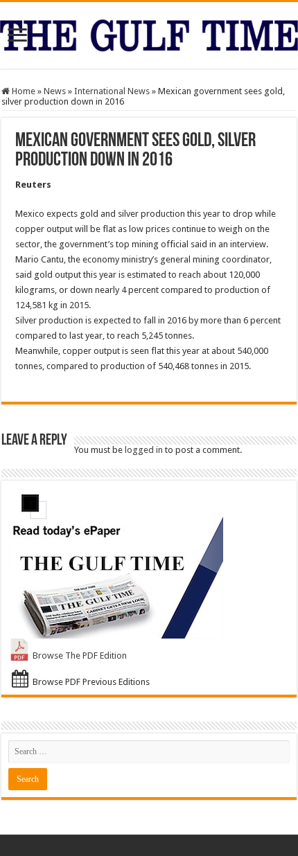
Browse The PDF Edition (80, 655)
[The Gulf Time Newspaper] (149, 32)
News (55, 91)
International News (112, 91)
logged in (144, 450)
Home (22, 91)
